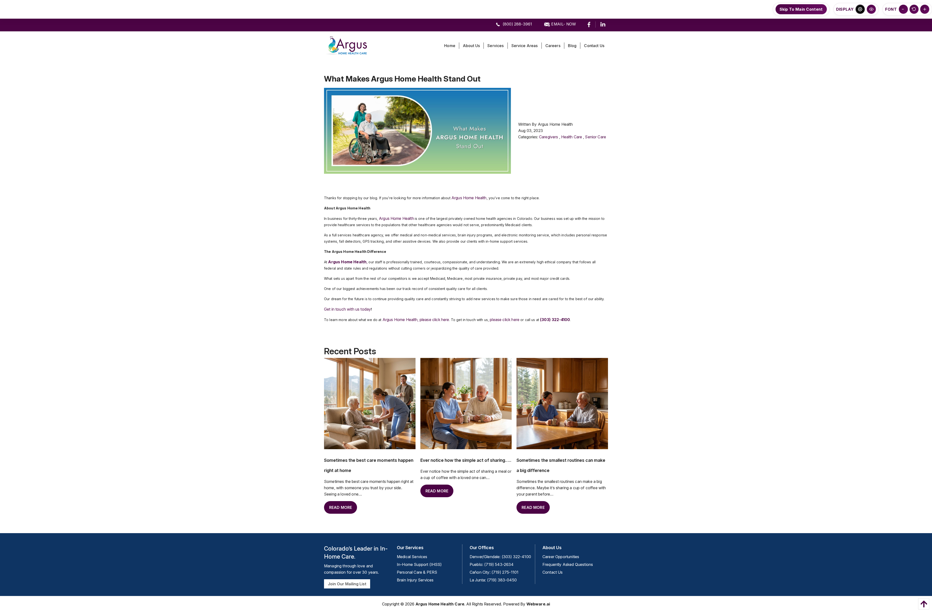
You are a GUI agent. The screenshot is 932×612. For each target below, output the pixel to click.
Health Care (571, 136)
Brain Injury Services (415, 580)
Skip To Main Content (801, 9)
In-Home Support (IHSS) (419, 564)
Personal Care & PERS (417, 572)
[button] (860, 9)
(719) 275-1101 (504, 572)
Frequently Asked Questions (567, 564)
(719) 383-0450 (502, 580)
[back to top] (922, 604)
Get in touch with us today (347, 309)
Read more (340, 507)
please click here (504, 319)
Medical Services (412, 556)
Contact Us (552, 572)
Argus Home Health (469, 197)
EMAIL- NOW (563, 24)
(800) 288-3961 (517, 24)
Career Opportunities (560, 556)
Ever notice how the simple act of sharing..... (465, 460)
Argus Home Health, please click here (416, 319)
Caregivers (548, 136)
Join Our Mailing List (347, 583)
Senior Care (595, 136)
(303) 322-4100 (516, 556)
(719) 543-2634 (499, 564)
